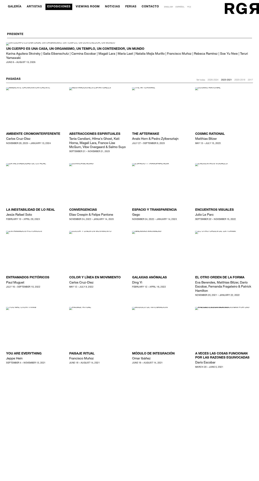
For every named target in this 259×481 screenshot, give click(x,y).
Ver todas (200, 79)
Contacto (150, 6)
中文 (189, 7)
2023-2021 (226, 79)
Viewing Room (88, 6)
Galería (14, 6)
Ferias (130, 6)
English (168, 7)
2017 (250, 79)
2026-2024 (213, 79)
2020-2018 (240, 79)
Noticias (112, 6)
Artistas (34, 6)
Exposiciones (58, 6)
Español (180, 7)
